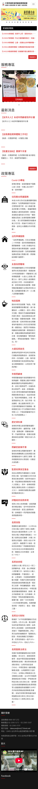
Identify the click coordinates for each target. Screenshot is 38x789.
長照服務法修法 (19, 649)
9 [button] (28, 102)
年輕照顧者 (17, 373)
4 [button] (13, 102)
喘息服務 (16, 300)
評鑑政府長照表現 (20, 500)
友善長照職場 (18, 264)
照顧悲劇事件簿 (19, 447)
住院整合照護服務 (20, 196)
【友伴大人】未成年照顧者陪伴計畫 (18, 117)
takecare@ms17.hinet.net (20, 728)
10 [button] (32, 102)
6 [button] (19, 102)
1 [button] (3, 102)
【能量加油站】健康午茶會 (13, 151)
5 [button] (16, 102)
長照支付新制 (18, 615)
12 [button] (19, 105)
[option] (19, 86)
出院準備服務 (18, 236)
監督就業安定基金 (20, 469)
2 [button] (6, 102)
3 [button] (9, 102)
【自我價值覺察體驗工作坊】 (15, 134)
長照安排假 (17, 561)
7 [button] (22, 102)
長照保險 (16, 522)
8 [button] (25, 102)
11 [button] (35, 102)
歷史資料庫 (17, 421)
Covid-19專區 (18, 180)
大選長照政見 (18, 348)
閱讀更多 (32, 57)
